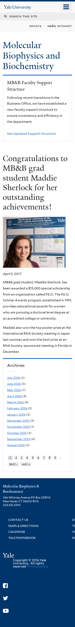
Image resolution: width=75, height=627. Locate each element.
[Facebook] (5, 585)
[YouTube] (6, 611)
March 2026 (15, 402)
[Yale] (9, 555)
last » (26, 463)
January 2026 (16, 414)
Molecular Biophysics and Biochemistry (31, 55)
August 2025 (16, 445)
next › (13, 463)
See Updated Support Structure (31, 134)
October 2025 (17, 433)
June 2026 (14, 383)
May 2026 (14, 390)
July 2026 (13, 377)
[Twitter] (5, 598)
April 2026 (14, 396)
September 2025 (18, 439)
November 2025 (18, 426)
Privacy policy (38, 566)
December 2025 (18, 420)
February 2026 (17, 408)
